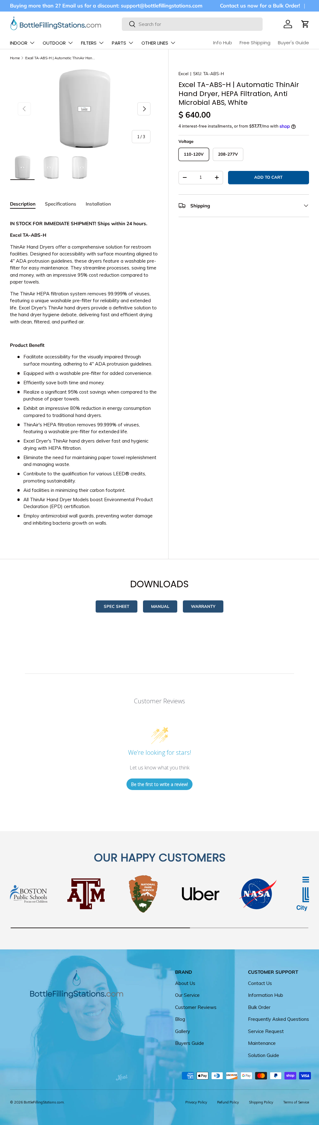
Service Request (266, 1031)
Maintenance (262, 1043)
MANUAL (160, 606)
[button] (305, 24)
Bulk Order (259, 1007)
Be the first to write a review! (159, 784)
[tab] (23, 204)
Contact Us (260, 983)
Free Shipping (255, 42)
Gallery (182, 1031)
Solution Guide (263, 1055)
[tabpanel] (84, 373)
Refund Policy (228, 1102)
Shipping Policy (261, 1102)
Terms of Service (296, 1102)
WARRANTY (203, 606)
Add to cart (268, 177)
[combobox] (192, 24)
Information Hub (265, 995)
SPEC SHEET (116, 606)
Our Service (187, 995)
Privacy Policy (196, 1102)
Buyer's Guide (293, 42)
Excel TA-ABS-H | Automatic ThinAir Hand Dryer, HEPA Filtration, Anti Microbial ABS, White (60, 58)
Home (15, 58)
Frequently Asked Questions (278, 1019)
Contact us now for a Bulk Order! (260, 5)
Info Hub (222, 42)
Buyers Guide (189, 1043)
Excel (183, 73)
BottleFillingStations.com (44, 1102)
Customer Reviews (196, 1007)
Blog (180, 1019)
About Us (185, 983)
